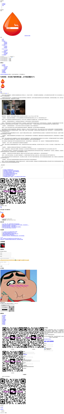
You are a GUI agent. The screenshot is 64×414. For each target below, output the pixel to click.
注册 (48, 341)
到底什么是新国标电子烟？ (8, 169)
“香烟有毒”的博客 (27, 35)
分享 (1, 207)
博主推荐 (3, 70)
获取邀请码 (25, 354)
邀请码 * (24, 353)
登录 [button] (1, 1)
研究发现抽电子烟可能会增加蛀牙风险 (10, 173)
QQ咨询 (1, 407)
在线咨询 (1, 409)
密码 (45, 345)
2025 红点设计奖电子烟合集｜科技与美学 (9, 227)
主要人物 (3, 3)
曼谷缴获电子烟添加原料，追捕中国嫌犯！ (9, 225)
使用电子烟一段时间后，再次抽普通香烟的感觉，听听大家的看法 (13, 235)
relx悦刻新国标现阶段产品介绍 (9, 174)
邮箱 (1, 254)
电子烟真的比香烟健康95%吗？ (9, 172)
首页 (3, 39)
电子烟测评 (4, 72)
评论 (6, 93)
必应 (10, 58)
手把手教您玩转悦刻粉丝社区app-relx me (9, 232)
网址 (1, 256)
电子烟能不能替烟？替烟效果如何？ (9, 234)
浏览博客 (3, 64)
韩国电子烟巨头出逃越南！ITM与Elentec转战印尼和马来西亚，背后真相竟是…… (15, 224)
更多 (1, 92)
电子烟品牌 (4, 69)
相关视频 (3, 4)
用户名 (45, 343)
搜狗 (10, 60)
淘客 (3, 5)
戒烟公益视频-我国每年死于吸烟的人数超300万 (10, 233)
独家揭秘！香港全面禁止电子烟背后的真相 (11, 170)
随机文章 (3, 323)
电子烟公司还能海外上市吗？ (8, 175)
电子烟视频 (4, 51)
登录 (45, 341)
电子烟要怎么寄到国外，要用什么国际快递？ (11, 171)
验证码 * (24, 356)
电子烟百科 (6, 66)
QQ (0, 258)
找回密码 (51, 341)
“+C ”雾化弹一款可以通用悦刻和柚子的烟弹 (10, 231)
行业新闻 (5, 68)
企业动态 (5, 67)
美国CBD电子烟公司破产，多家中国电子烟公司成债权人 (11, 226)
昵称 (1, 253)
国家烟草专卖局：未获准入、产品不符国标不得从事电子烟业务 (14, 176)
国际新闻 (3, 71)
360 (10, 59)
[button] (32, 37)
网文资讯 (3, 65)
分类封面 (3, 322)
